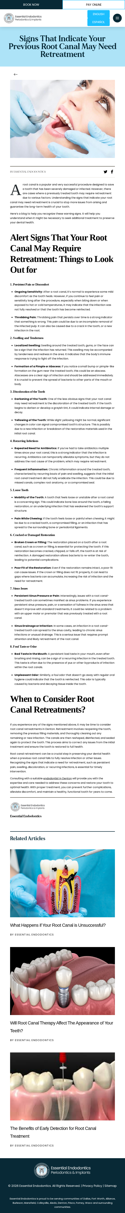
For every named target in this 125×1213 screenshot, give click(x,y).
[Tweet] (106, 172)
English (98, 14)
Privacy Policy (92, 1186)
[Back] (16, 74)
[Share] (113, 171)
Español (98, 22)
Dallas (86, 1198)
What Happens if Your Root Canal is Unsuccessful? (57, 925)
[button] (117, 18)
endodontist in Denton (57, 778)
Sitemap (110, 1186)
